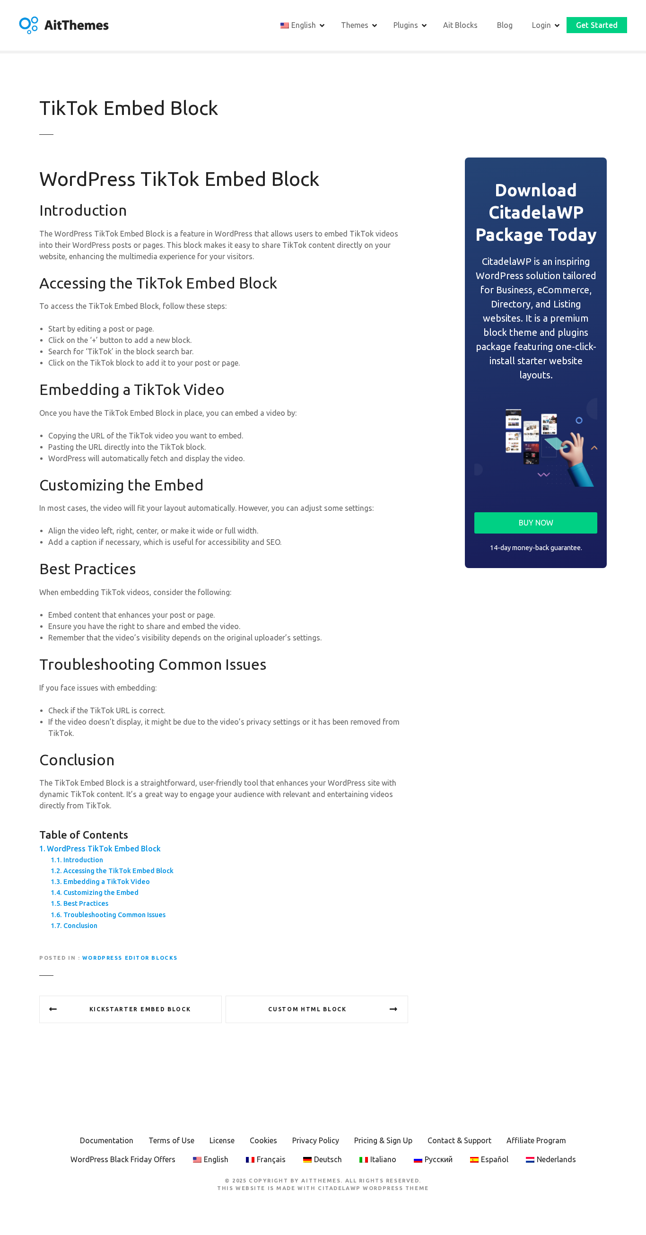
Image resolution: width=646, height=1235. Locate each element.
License (222, 1140)
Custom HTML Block (307, 1009)
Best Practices (85, 903)
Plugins (405, 25)
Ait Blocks (460, 25)
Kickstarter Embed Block (140, 1009)
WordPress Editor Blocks (130, 958)
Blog (505, 25)
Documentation (106, 1140)
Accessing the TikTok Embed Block (118, 871)
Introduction (83, 860)
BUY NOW (536, 522)
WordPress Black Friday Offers (122, 1159)
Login (541, 25)
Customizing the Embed (101, 892)
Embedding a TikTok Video (106, 881)
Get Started (597, 25)
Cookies (263, 1140)
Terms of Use (171, 1140)
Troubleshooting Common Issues (114, 915)
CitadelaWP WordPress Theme (373, 1188)
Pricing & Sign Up (383, 1140)
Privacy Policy (315, 1140)
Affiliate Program (536, 1140)
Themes (354, 25)
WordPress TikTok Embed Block (104, 848)
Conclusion (80, 925)
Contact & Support (459, 1140)
